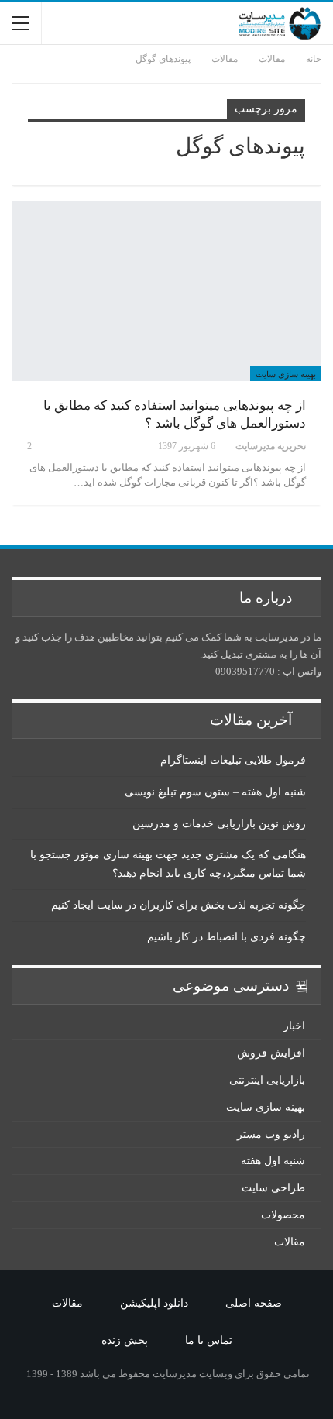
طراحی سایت (273, 1188)
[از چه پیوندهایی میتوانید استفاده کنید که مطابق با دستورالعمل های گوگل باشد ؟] (166, 291)
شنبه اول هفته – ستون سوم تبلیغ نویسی (215, 792)
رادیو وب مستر (271, 1134)
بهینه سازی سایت (286, 374)
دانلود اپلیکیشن (154, 1303)
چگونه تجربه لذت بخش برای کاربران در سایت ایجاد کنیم (178, 905)
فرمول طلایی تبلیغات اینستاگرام (233, 760)
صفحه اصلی (253, 1303)
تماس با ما (208, 1340)
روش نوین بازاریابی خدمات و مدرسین (219, 824)
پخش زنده (124, 1340)
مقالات (289, 1242)
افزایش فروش (271, 1053)
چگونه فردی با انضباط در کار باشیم (226, 937)
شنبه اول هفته (273, 1160)
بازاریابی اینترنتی (267, 1080)
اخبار (294, 1026)
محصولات (283, 1215)
